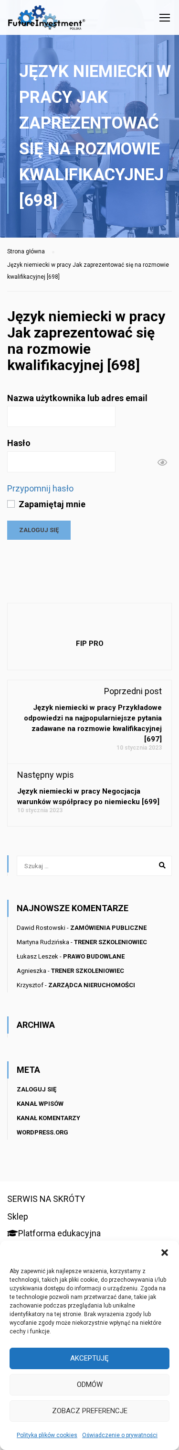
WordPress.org (42, 1132)
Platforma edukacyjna (59, 1233)
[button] (164, 1252)
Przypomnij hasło (40, 488)
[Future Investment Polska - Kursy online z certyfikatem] (46, 20)
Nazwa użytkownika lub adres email (77, 398)
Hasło (19, 443)
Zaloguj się (36, 1089)
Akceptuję (89, 1358)
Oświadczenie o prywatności (120, 1435)
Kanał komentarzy (48, 1118)
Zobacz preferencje (89, 1410)
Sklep (17, 1216)
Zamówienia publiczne (108, 927)
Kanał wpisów (40, 1103)
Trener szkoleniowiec (110, 942)
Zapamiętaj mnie (51, 504)
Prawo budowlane (94, 956)
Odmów (90, 1384)
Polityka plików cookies (47, 1435)
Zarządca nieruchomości (91, 985)
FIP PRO (90, 643)
